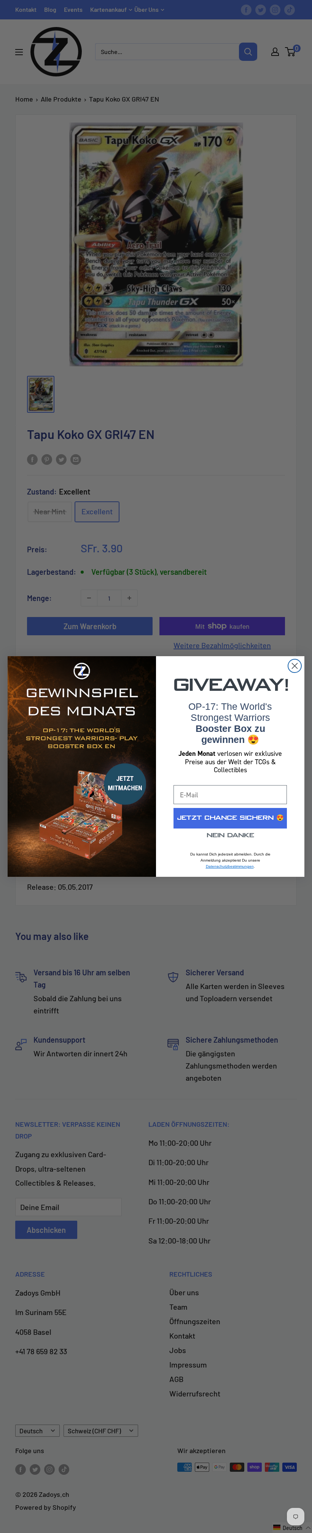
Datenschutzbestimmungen (230, 866)
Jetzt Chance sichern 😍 (230, 818)
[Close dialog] (294, 666)
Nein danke (230, 835)
